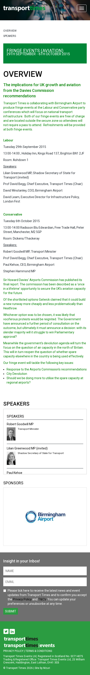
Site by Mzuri (42, 668)
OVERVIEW (10, 30)
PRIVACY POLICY (13, 651)
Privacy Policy (22, 599)
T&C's (42, 599)
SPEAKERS (9, 36)
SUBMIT (10, 611)
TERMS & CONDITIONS (38, 651)
